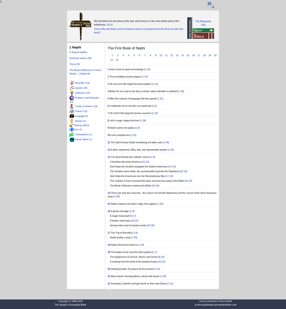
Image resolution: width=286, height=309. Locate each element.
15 (188, 55)
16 (193, 55)
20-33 (188, 181)
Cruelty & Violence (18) (86, 106)
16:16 (110, 24)
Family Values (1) (83, 139)
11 (166, 55)
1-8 (132, 211)
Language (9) (81, 116)
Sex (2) (78, 129)
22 (117, 60)
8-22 (161, 257)
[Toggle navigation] (213, 7)
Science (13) (81, 111)
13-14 (172, 166)
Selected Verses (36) (80, 58)
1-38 (180, 91)
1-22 (160, 98)
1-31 (155, 84)
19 (209, 55)
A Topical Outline (78, 52)
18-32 (134, 220)
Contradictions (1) (83, 134)
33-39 (150, 225)
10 (160, 55)
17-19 (169, 176)
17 (199, 55)
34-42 (155, 185)
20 (215, 55)
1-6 (154, 106)
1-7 (154, 252)
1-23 (170, 149)
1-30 (116, 196)
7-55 (134, 237)
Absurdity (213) (82, 83)
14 (182, 55)
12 (171, 55)
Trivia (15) (74, 64)
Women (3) (80, 121)
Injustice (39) (81, 87)
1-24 (144, 76)
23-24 (161, 261)
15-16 (183, 171)
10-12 (145, 162)
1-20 (147, 69)
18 (204, 55)
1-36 (166, 142)
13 (177, 55)
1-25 (141, 245)
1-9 (152, 157)
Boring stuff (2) (82, 125)
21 (111, 60)
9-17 (133, 216)
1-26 (162, 276)
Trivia (97, 29)
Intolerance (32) (82, 93)
